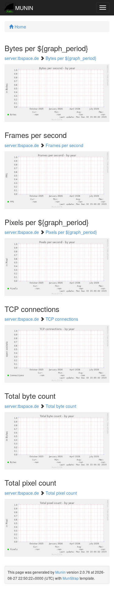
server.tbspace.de (22, 58)
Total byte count (61, 406)
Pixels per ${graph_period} (71, 232)
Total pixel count (61, 493)
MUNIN (24, 7)
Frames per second (64, 145)
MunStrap (71, 578)
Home (19, 27)
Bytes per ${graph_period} (71, 58)
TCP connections (62, 319)
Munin (60, 572)
